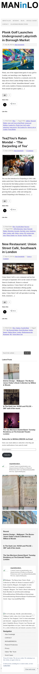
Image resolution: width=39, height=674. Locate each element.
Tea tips (20, 235)
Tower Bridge (12, 129)
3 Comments (29, 150)
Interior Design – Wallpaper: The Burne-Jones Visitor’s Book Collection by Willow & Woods (19, 383)
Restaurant (6, 334)
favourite (16, 231)
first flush (22, 231)
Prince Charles (11, 235)
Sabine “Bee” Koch (10, 652)
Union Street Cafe (18, 334)
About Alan (6, 20)
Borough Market (13, 330)
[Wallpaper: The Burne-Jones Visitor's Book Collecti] (19, 492)
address (28, 121)
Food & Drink (20, 226)
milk (13, 233)
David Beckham (23, 330)
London (9, 233)
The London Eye (22, 127)
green (27, 231)
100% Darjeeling (18, 229)
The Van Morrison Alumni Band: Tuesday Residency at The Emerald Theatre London (19, 432)
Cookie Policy (6, 665)
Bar (7, 330)
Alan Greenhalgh (19, 44)
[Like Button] (4, 95)
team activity (13, 127)
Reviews (16, 20)
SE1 (11, 334)
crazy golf (10, 123)
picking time (30, 233)
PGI (25, 233)
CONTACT (8, 638)
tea (16, 235)
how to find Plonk (19, 123)
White (30, 235)
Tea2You (25, 235)
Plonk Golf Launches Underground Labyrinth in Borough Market (19, 36)
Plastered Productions (19, 24)
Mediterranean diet (27, 332)
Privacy (7, 648)
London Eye (11, 125)
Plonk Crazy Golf (21, 125)
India (4, 233)
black (25, 229)
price (4, 235)
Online (17, 233)
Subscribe (7, 455)
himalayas (32, 231)
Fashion (18, 328)
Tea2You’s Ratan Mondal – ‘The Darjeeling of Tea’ (15, 142)
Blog (22, 20)
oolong (21, 233)
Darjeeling (11, 231)
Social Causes (32, 20)
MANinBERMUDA (11, 641)
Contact (5, 24)
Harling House (12, 332)
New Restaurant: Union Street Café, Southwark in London (19, 248)
